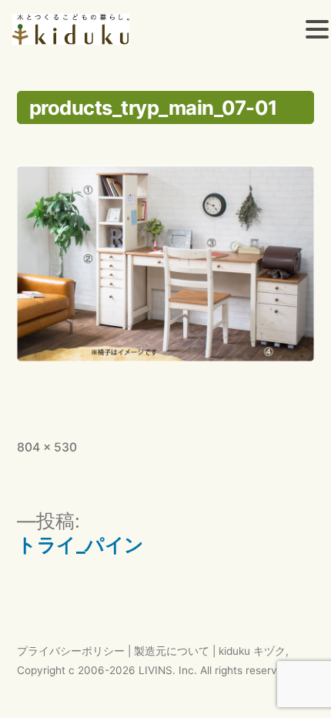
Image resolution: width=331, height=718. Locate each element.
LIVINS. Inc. (168, 670)
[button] (317, 31)
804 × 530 (47, 447)
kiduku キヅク (252, 651)
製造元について (171, 651)
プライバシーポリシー (71, 651)
